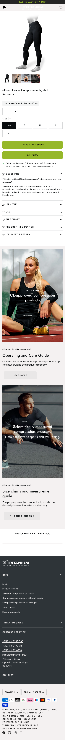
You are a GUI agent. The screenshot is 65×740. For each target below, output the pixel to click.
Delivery (7, 712)
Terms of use (34, 715)
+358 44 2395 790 (12, 641)
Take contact (8, 607)
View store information (42, 166)
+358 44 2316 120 (12, 650)
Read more (8, 195)
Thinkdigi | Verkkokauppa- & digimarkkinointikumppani (20, 727)
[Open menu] (6, 7)
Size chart (13, 219)
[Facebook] (3, 732)
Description (14, 173)
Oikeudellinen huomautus (19, 719)
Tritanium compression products (18, 593)
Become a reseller (11, 612)
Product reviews (10, 588)
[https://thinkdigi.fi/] (21, 732)
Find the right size (22, 516)
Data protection (13, 715)
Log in (5, 584)
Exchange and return (29, 712)
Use (8, 211)
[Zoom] (8, 68)
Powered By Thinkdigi (16, 722)
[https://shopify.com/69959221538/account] (15, 732)
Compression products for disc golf (19, 602)
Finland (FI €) (32, 692)
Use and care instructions (21, 103)
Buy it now (32, 155)
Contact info (48, 709)
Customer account (40, 1)
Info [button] (5, 574)
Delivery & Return (18, 234)
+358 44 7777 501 (12, 646)
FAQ (35, 709)
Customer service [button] (14, 632)
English (10, 692)
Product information (20, 226)
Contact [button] (8, 675)
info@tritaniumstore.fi (14, 654)
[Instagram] (9, 732)
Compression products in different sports (22, 598)
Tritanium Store (15, 709)
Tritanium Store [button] (12, 622)
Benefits (12, 204)
